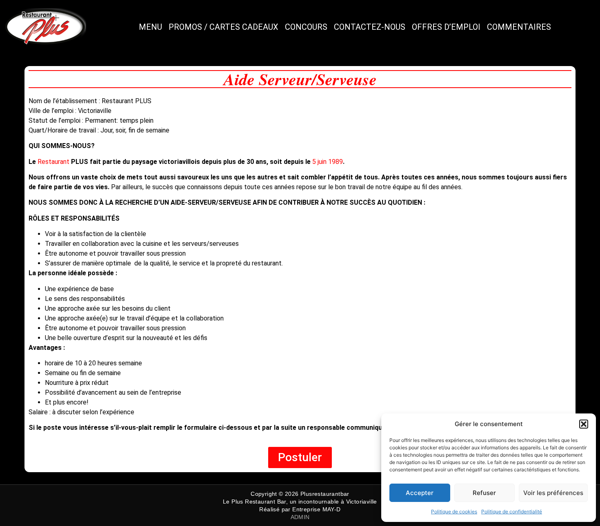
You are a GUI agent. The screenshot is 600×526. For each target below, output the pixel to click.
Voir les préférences (553, 493)
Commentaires (519, 27)
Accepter (419, 493)
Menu (150, 27)
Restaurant (54, 162)
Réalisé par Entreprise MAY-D (299, 509)
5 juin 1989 (327, 162)
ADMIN (300, 517)
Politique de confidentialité (511, 511)
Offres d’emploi (446, 27)
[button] (584, 424)
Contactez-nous (369, 27)
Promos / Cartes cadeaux (223, 27)
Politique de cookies (454, 511)
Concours (306, 27)
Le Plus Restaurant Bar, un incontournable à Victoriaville (300, 501)
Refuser (484, 493)
